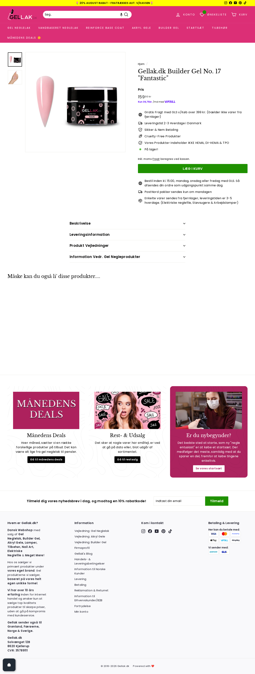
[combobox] (87, 14)
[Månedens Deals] (46, 410)
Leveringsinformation (90, 234)
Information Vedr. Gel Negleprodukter (105, 256)
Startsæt (195, 28)
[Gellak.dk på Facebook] (150, 531)
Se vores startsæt (209, 468)
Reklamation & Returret (91, 590)
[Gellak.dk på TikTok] (170, 531)
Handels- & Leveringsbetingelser (89, 561)
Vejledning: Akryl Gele (89, 536)
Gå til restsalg (127, 459)
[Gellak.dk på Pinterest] (163, 531)
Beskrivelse (80, 223)
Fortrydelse (82, 606)
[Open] (9, 665)
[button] (121, 14)
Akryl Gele (141, 28)
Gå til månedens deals (46, 459)
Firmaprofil (82, 548)
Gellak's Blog (83, 554)
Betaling (80, 585)
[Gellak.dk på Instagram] (143, 531)
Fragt (156, 159)
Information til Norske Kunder (90, 571)
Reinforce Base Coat (105, 28)
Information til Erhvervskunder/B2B (88, 598)
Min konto (81, 612)
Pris (141, 89)
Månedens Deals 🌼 (24, 38)
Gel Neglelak (19, 28)
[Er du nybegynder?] (209, 410)
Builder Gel (169, 28)
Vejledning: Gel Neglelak (91, 531)
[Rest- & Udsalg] (127, 410)
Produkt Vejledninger (89, 245)
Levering (80, 579)
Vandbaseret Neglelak (58, 28)
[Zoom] (75, 102)
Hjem (141, 64)
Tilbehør (220, 28)
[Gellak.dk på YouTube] (157, 531)
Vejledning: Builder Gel (90, 542)
